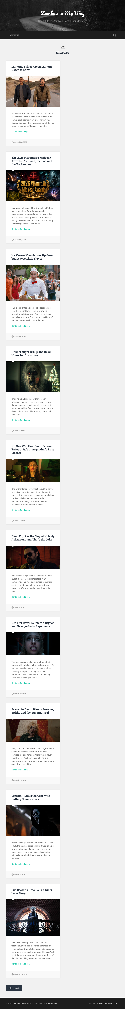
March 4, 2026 (19, 875)
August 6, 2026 (20, 336)
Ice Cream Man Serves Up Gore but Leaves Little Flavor (32, 256)
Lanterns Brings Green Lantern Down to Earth (31, 68)
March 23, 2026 (20, 694)
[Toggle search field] (114, 35)
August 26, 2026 (20, 142)
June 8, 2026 (19, 607)
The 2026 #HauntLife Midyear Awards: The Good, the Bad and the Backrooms (31, 161)
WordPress (51, 1003)
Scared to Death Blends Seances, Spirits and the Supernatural (32, 710)
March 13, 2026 (20, 780)
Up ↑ (117, 1003)
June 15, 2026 (19, 521)
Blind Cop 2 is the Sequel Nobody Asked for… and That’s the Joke (33, 537)
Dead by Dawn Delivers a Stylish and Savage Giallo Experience (32, 624)
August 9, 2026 (20, 240)
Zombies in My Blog (62, 13)
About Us (14, 35)
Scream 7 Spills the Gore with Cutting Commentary (30, 797)
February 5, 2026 (20, 974)
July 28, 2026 (19, 431)
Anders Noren (106, 1003)
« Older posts (14, 988)
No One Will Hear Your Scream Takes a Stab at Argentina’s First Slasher (32, 449)
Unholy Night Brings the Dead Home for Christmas (31, 353)
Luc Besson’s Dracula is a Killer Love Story (31, 891)
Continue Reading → (20, 131)
